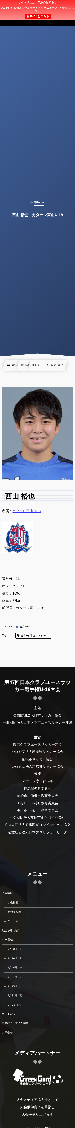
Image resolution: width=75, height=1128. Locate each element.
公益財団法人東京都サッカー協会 (38, 766)
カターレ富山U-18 (26, 511)
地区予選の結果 (11, 930)
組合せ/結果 (14, 911)
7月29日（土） (16, 986)
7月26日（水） (16, 967)
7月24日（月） (16, 958)
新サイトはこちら (38, 16)
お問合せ (7, 1032)
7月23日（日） (16, 948)
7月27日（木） (16, 976)
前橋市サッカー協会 (37, 759)
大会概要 (13, 902)
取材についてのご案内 (15, 1023)
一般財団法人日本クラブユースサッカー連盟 (37, 723)
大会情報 (7, 893)
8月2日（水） (16, 1004)
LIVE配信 (7, 939)
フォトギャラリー (12, 1014)
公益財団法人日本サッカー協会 (37, 715)
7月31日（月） (16, 995)
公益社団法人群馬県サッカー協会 (38, 752)
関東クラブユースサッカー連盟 (37, 744)
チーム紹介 (14, 921)
